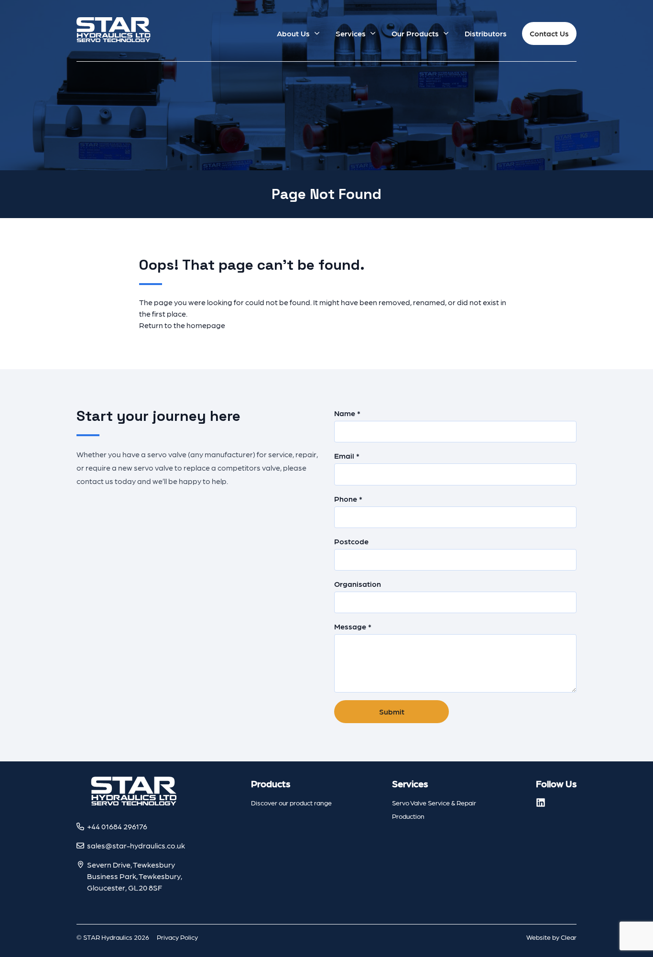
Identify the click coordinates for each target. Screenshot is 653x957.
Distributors (486, 33)
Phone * (348, 498)
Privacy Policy (177, 937)
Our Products (415, 33)
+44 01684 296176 (117, 826)
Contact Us (549, 33)
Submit (391, 711)
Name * (347, 413)
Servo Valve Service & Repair (434, 802)
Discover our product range (291, 802)
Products (270, 783)
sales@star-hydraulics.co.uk (136, 845)
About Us (293, 33)
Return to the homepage (182, 325)
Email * (346, 455)
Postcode (351, 541)
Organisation (357, 583)
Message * (352, 626)
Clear (569, 937)
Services (351, 33)
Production (408, 816)
